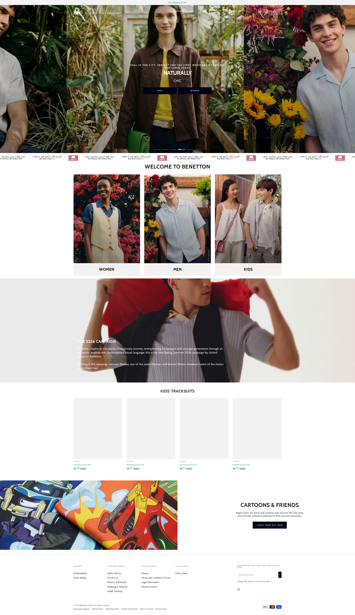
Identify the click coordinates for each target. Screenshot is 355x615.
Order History (114, 573)
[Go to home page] (76, 11)
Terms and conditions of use (155, 577)
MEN (203, 89)
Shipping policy (112, 609)
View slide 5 (190, 147)
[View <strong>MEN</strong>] (177, 218)
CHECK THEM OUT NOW (270, 525)
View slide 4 (181, 147)
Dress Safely (79, 577)
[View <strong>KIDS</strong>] (248, 218)
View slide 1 (156, 147)
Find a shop (181, 573)
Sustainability (80, 573)
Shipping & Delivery (117, 586)
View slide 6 (198, 147)
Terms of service (146, 609)
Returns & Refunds (116, 582)
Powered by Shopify (81, 609)
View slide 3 (173, 147)
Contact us (112, 577)
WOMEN (168, 89)
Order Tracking (114, 591)
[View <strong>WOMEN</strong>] (106, 218)
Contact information (129, 609)
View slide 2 (165, 147)
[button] (260, 11)
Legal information (150, 582)
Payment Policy (149, 586)
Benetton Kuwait (87, 605)
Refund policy (97, 609)
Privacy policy (161, 609)
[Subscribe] (280, 575)
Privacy (145, 573)
